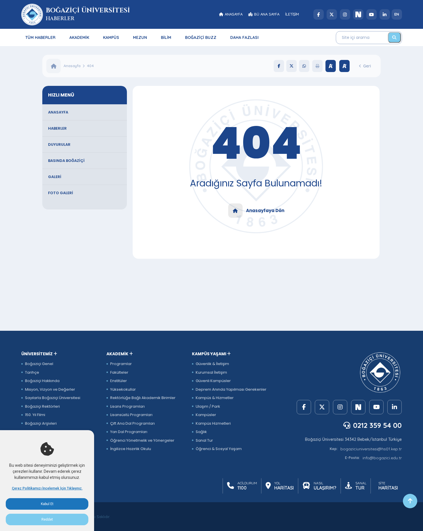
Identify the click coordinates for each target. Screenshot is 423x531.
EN (396, 14)
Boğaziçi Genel (39, 363)
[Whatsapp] (304, 66)
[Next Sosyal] (358, 14)
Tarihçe (32, 372)
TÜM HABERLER (40, 37)
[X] (332, 14)
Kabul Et (47, 504)
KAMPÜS (111, 37)
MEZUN (140, 37)
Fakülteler (119, 372)
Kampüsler (206, 414)
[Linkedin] (385, 14)
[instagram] (345, 14)
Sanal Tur (204, 440)
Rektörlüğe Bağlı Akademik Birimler (143, 397)
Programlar (121, 363)
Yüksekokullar (123, 389)
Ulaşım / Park (208, 406)
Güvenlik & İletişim (212, 363)
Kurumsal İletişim (211, 372)
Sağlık (201, 431)
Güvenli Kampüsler (213, 380)
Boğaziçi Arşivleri (41, 423)
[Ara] (394, 37)
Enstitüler (118, 380)
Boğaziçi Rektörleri (42, 406)
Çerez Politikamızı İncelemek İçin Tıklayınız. (47, 488)
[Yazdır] (317, 66)
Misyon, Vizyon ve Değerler (50, 389)
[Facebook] (318, 14)
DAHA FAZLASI (244, 37)
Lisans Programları (127, 406)
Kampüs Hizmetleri (213, 423)
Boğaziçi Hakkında (42, 380)
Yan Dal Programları (128, 431)
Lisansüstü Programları (131, 414)
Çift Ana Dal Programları (132, 423)
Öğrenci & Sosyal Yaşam (219, 448)
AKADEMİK (79, 37)
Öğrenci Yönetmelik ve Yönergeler (142, 440)
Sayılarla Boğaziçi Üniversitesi (52, 397)
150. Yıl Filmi (35, 414)
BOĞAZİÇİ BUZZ (200, 37)
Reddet (47, 519)
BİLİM (166, 37)
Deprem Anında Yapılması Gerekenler (231, 389)
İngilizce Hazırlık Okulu (130, 448)
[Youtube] (371, 14)
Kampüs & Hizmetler (215, 397)
